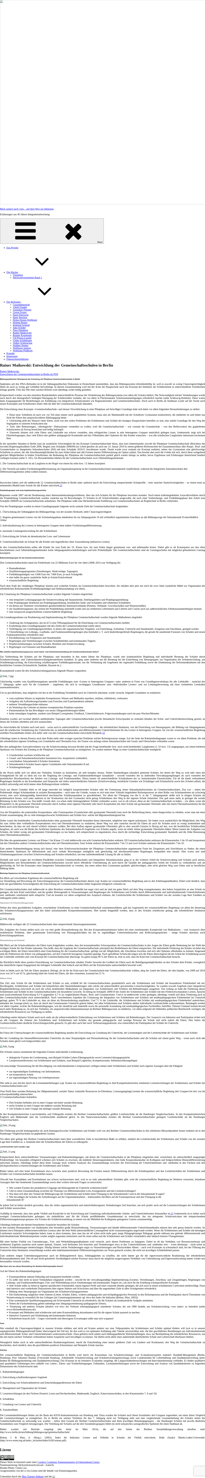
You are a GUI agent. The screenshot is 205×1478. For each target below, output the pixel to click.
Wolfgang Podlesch (23, 350)
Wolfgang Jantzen (22, 348)
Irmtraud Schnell (21, 325)
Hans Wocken (20, 317)
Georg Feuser (20, 312)
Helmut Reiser (20, 322)
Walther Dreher (20, 345)
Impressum (11, 356)
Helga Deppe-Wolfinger (25, 320)
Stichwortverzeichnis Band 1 (27, 277)
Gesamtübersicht (21, 304)
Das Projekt (12, 247)
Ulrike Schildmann (22, 340)
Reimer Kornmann (22, 335)
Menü (99, 242)
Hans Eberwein (21, 315)
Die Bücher (12, 272)
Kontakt (10, 353)
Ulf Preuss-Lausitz (22, 338)
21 (61, 485)
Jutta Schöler (19, 327)
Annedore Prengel (22, 309)
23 (172, 1213)
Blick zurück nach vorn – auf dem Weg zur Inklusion (27, 209)
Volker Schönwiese (22, 343)
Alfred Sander (20, 307)
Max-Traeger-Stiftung (33, 1476)
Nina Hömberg (20, 330)
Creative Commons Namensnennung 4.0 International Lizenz (68, 1462)
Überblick (18, 275)
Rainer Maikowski (22, 332)
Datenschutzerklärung (17, 359)
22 (103, 733)
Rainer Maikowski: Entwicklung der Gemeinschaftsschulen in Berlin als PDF (29, 373)
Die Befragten (13, 302)
